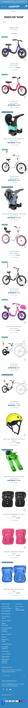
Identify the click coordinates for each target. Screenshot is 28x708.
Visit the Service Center (6, 617)
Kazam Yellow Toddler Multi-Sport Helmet (14, 439)
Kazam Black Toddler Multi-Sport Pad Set (14, 514)
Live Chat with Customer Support (6, 607)
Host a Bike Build (6, 611)
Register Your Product (5, 640)
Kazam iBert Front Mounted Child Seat (14, 476)
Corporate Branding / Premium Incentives (7, 629)
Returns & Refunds (6, 634)
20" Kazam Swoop (14, 176)
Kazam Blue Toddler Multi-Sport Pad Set (14, 589)
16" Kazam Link (14, 364)
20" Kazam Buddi (14, 401)
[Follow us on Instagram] (7, 689)
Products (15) (14, 27)
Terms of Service (6, 654)
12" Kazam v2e (14, 101)
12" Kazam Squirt (14, 64)
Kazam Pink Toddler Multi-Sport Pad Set (14, 551)
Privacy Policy (5, 651)
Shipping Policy (5, 656)
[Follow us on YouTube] (10, 689)
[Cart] (25, 6)
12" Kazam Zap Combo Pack (14, 326)
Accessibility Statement (5, 647)
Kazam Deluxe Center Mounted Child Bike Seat (14, 214)
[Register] (24, 675)
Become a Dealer (6, 621)
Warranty (4, 637)
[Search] (5, 6)
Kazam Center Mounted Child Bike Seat (14, 139)
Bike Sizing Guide (6, 613)
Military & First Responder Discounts (5, 661)
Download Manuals (7, 644)
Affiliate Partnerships (5, 624)
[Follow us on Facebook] (3, 689)
